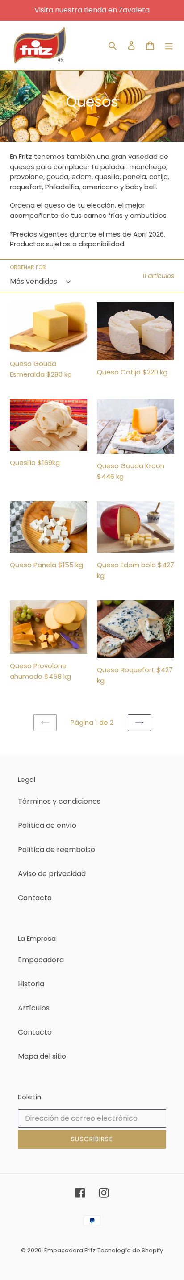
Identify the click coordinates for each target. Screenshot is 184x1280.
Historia (31, 984)
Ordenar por (28, 267)
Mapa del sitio (42, 1056)
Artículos (34, 1008)
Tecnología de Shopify (130, 1250)
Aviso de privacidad (52, 874)
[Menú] (168, 45)
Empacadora (41, 960)
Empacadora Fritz (70, 1250)
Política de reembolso (56, 849)
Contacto (35, 898)
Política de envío (47, 825)
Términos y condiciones (59, 801)
